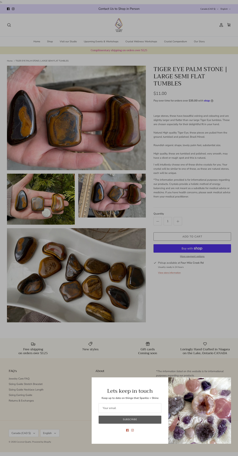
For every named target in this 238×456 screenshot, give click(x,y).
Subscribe (130, 419)
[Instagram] (132, 430)
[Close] (227, 382)
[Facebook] (127, 430)
